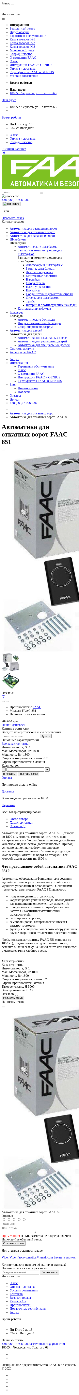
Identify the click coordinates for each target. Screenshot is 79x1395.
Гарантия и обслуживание (28, 35)
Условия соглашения (24, 75)
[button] (9, 100)
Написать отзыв (13, 997)
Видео (14, 399)
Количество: (10, 765)
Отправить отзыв (13, 1243)
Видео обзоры (19, 32)
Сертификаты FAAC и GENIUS (32, 72)
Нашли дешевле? (13, 725)
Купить (46, 736)
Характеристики (21, 822)
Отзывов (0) (18, 826)
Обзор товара (19, 819)
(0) (3, 696)
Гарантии (8, 805)
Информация (19, 362)
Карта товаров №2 (22, 43)
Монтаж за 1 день (22, 50)
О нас (14, 61)
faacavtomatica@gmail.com (47, 1343)
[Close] (3, 1006)
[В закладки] (3, 701)
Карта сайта (18, 1301)
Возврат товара (20, 1297)
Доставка (8, 791)
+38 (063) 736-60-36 (23, 403)
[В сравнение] (7, 701)
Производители (20, 1305)
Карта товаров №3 (22, 46)
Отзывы (15, 395)
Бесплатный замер (22, 28)
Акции (14, 359)
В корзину (9, 773)
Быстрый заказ (28, 773)
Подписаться (50, 1272)
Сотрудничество (21, 54)
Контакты (16, 1294)
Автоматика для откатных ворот (32, 413)
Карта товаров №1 (22, 39)
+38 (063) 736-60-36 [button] (15, 1343)
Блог (13, 384)
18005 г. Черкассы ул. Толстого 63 (33, 93)
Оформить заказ (13, 218)
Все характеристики (16, 743)
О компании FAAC (23, 57)
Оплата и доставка (22, 68)
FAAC (37, 707)
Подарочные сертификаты (28, 1308)
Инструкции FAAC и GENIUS (31, 65)
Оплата (7, 777)
